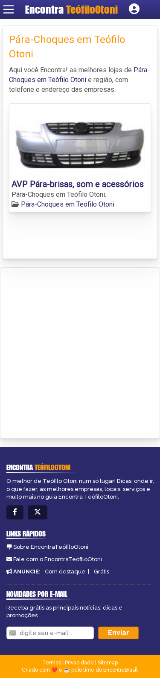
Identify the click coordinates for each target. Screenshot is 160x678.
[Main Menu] (8, 9)
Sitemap (108, 663)
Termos (51, 663)
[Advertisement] (80, 351)
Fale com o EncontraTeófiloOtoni (57, 559)
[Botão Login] (134, 9)
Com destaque (65, 571)
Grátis (101, 571)
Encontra (71, 9)
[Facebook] (14, 512)
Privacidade (79, 663)
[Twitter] (37, 512)
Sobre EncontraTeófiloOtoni (50, 547)
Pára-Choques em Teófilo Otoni (67, 204)
